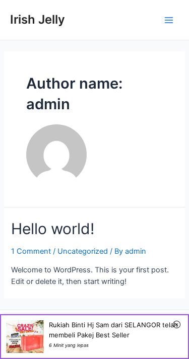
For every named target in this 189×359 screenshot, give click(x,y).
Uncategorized (82, 251)
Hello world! (52, 229)
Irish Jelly (37, 19)
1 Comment (31, 251)
